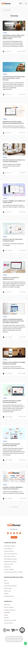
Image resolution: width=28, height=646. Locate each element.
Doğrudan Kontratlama (10, 586)
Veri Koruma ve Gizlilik (10, 620)
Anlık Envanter (8, 588)
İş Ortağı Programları (9, 610)
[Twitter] (20, 533)
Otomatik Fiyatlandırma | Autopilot (13, 572)
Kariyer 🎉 (6, 612)
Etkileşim (6, 593)
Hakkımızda (7, 605)
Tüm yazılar (7, 10)
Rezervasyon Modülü (9, 546)
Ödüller (6, 615)
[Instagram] (11, 533)
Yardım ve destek (8, 607)
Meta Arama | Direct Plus (10, 554)
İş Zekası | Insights (9, 569)
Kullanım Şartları (8, 623)
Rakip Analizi (7, 567)
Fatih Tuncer (8, 51)
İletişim (14, 537)
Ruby (5, 580)
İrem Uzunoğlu (8, 250)
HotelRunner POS (8, 564)
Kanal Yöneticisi (8, 548)
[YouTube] (17, 533)
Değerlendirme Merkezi (10, 561)
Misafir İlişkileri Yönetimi (10, 559)
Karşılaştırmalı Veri (9, 596)
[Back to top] (25, 639)
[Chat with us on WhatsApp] (25, 643)
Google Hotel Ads (8, 551)
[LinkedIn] (8, 533)
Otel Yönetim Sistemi (9, 556)
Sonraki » (15, 507)
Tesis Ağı (6, 583)
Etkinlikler (6, 618)
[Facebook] (14, 533)
